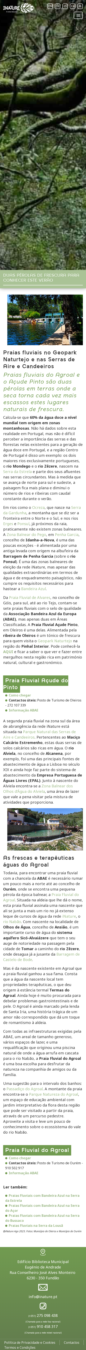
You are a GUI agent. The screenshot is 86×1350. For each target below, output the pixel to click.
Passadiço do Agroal (24, 1088)
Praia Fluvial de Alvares (29, 597)
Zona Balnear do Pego (26, 534)
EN (50, 6)
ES (65, 6)
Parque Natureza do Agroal (53, 1094)
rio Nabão (12, 921)
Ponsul (23, 523)
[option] (43, 135)
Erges (8, 523)
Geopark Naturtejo (55, 640)
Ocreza (38, 507)
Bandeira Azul (33, 588)
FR (73, 6)
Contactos (71, 1342)
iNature (69, 916)
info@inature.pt (43, 1296)
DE (58, 6)
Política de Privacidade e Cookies (29, 1342)
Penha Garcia (66, 534)
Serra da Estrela (17, 471)
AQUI (8, 651)
